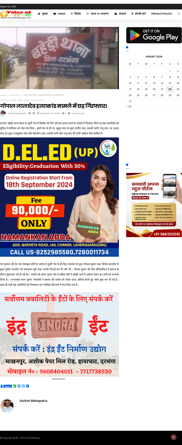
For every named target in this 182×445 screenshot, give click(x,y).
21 (162, 89)
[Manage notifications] (173, 437)
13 (154, 83)
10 (130, 83)
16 (178, 83)
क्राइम (13, 100)
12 (146, 83)
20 (154, 89)
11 (138, 83)
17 (130, 89)
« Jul (128, 106)
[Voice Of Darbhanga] (15, 10)
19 (146, 89)
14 (162, 83)
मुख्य (20, 100)
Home (3, 95)
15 (170, 83)
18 (138, 89)
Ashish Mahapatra (17, 113)
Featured (14, 95)
